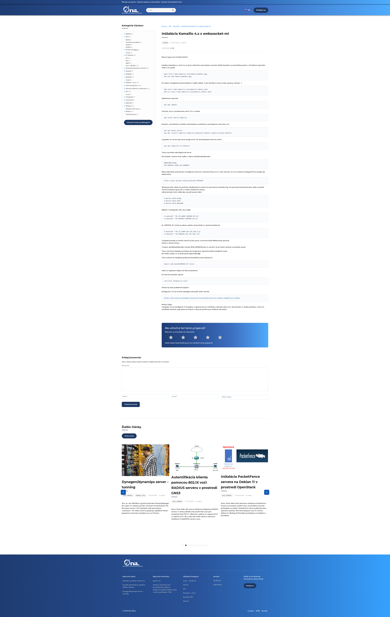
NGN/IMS (128, 74)
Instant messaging (131, 50)
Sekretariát (217, 585)
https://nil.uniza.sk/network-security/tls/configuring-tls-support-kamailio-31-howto (202, 298)
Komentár (125, 365)
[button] (123, 492)
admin (184, 43)
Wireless (128, 111)
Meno (125, 396)
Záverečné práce (131, 114)
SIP (127, 91)
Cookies (251, 611)
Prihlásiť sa (261, 10)
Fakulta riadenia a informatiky (148, 2)
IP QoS (128, 53)
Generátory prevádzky (132, 42)
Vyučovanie (129, 100)
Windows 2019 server (132, 109)
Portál (127, 80)
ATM (127, 37)
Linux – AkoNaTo (131, 65)
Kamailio (176, 26)
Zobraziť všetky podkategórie (138, 122)
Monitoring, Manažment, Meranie (136, 68)
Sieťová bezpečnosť (132, 85)
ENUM (127, 40)
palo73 (264, 515)
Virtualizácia (129, 97)
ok (160, 581)
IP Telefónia (129, 55)
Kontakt (264, 611)
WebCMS (129, 103)
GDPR (258, 611)
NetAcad (128, 71)
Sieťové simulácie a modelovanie (136, 88)
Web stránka (226, 397)
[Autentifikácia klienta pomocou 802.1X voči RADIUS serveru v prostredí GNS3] (145, 457)
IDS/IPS (128, 47)
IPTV (127, 58)
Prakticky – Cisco (131, 82)
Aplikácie (128, 34)
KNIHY (127, 63)
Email (175, 396)
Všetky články (129, 436)
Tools (127, 94)
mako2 (150, 501)
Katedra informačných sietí (171, 2)
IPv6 (127, 61)
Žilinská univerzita (129, 2)
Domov (164, 26)
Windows (129, 106)
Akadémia (217, 581)
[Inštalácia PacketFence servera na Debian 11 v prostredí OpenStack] (195, 457)
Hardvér (128, 45)
